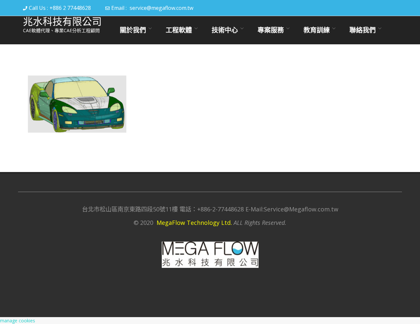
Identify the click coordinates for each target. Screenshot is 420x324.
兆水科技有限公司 (62, 21)
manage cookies (17, 320)
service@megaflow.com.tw (161, 7)
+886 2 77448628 (70, 7)
